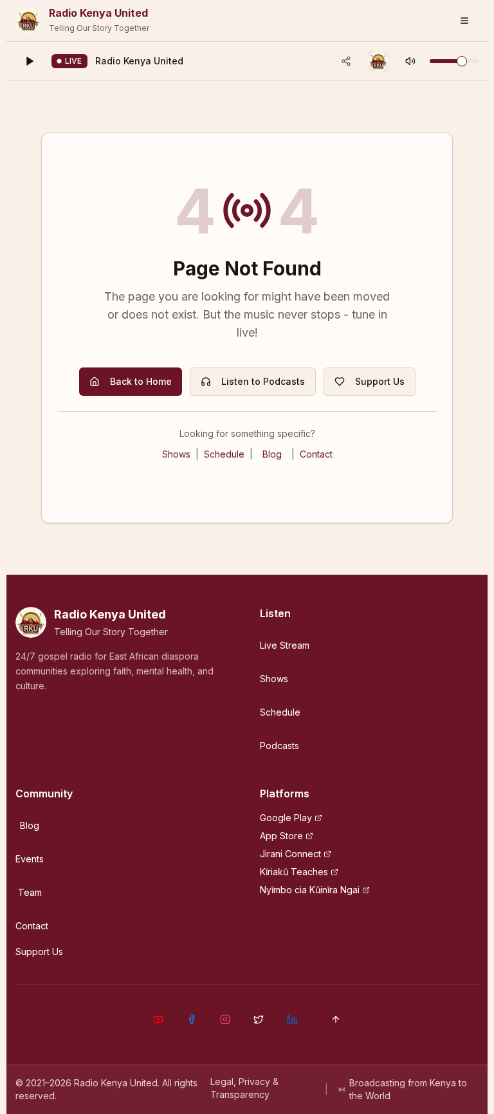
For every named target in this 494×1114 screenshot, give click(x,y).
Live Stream (284, 645)
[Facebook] (192, 1019)
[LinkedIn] (292, 1019)
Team (30, 892)
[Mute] (410, 61)
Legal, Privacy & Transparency (244, 1088)
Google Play (286, 817)
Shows (176, 454)
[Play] (29, 61)
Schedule (224, 454)
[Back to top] (336, 1019)
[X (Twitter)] (258, 1019)
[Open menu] (464, 20)
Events (29, 858)
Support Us (380, 381)
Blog (272, 454)
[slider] (462, 61)
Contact (316, 454)
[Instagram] (225, 1019)
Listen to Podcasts (263, 381)
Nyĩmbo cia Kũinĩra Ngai (310, 889)
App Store (281, 835)
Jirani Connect (290, 853)
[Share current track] (346, 61)
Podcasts (279, 745)
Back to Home (141, 381)
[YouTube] (158, 1019)
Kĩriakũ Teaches (294, 871)
